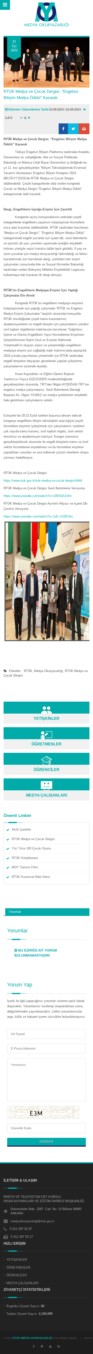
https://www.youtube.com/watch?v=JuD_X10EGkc (38, 516)
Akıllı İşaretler (21, 829)
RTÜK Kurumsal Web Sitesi (31, 877)
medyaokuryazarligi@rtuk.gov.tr (32, 1221)
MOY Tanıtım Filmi (25, 867)
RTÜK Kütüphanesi (25, 858)
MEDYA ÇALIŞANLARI (22, 1283)
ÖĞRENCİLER (16, 1275)
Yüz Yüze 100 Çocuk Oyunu (31, 848)
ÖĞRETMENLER (18, 1267)
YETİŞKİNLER (16, 1259)
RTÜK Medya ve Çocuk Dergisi (33, 839)
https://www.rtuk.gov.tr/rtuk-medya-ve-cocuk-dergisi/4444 (43, 480)
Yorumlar (15, 912)
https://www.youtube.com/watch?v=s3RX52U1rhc (38, 496)
